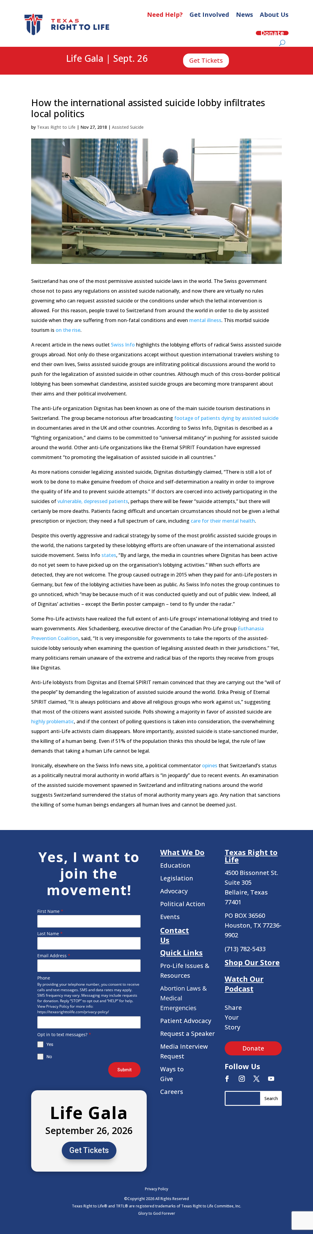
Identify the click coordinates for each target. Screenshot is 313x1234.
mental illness (205, 320)
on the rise (68, 330)
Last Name (50, 933)
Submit (124, 1069)
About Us (274, 14)
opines (209, 765)
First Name (50, 911)
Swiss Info (123, 344)
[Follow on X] (256, 1079)
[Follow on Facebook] (227, 1079)
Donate (272, 33)
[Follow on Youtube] (271, 1079)
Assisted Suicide (128, 127)
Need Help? (165, 14)
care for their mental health (223, 520)
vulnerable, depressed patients (92, 501)
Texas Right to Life (56, 127)
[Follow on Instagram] (242, 1079)
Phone (43, 978)
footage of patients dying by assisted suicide (226, 418)
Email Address (53, 955)
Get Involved (209, 14)
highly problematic (52, 721)
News (244, 14)
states (108, 555)
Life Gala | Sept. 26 (107, 59)
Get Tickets (206, 60)
